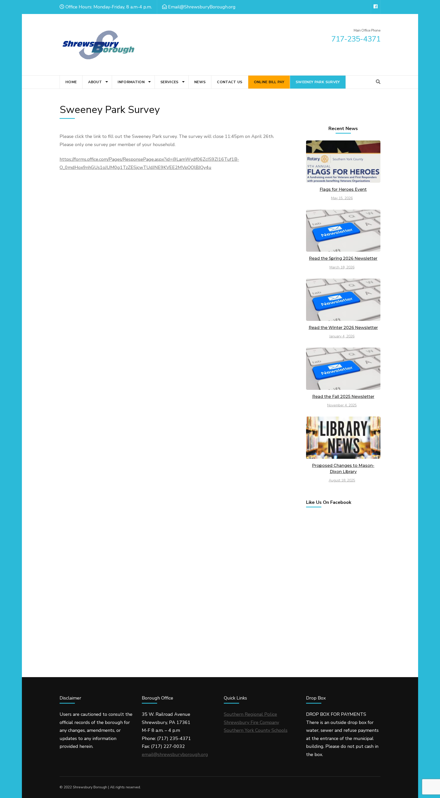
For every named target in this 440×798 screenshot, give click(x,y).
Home (71, 82)
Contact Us (229, 82)
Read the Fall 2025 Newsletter (343, 396)
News (199, 82)
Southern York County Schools (255, 730)
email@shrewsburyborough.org (175, 754)
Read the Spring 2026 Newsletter (343, 258)
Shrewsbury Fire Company (251, 722)
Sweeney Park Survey (318, 82)
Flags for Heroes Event (343, 189)
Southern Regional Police (250, 714)
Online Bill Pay (269, 82)
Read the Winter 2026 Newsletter (343, 327)
